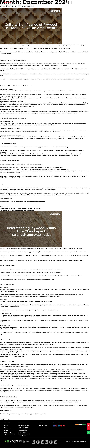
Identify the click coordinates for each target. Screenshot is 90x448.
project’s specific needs (29, 405)
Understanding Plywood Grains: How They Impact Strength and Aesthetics (21, 208)
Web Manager (30, 6)
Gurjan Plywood (22, 432)
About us (27, 2)
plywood (7, 207)
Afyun (1, 407)
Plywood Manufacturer (9, 434)
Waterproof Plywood (23, 430)
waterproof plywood (29, 201)
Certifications (7, 429)
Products (35, 2)
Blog (5, 427)
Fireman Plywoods (22, 435)
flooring (86, 305)
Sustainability (51, 2)
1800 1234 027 (81, 3)
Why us (60, 2)
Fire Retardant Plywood (24, 427)
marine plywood (18, 201)
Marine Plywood (22, 429)
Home (21, 2)
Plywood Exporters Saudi (24, 434)
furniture (34, 294)
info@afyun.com (43, 425)
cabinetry (42, 294)
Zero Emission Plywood (23, 425)
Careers (6, 425)
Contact (66, 2)
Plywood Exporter (8, 432)
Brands (43, 2)
